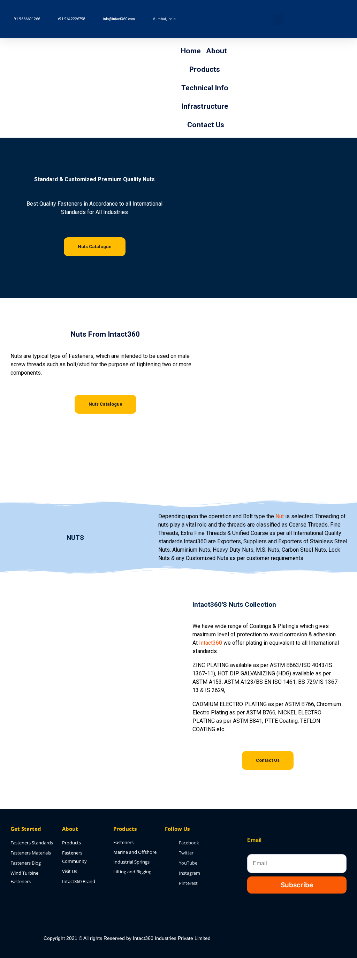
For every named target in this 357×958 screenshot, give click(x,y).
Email (254, 839)
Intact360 (210, 642)
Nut (279, 516)
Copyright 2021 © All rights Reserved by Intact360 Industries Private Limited (127, 938)
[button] (278, 19)
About (216, 51)
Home (191, 51)
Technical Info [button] (204, 88)
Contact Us (205, 125)
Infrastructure (204, 106)
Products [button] (204, 69)
